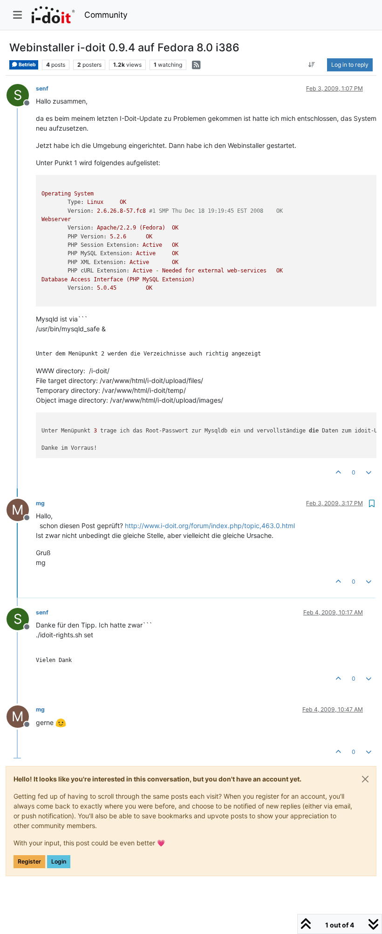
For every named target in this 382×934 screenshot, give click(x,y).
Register (29, 861)
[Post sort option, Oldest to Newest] (312, 64)
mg (40, 503)
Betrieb (27, 65)
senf (42, 88)
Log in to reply (349, 64)
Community (106, 15)
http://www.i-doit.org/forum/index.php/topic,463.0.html (210, 526)
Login (58, 861)
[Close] (365, 779)
